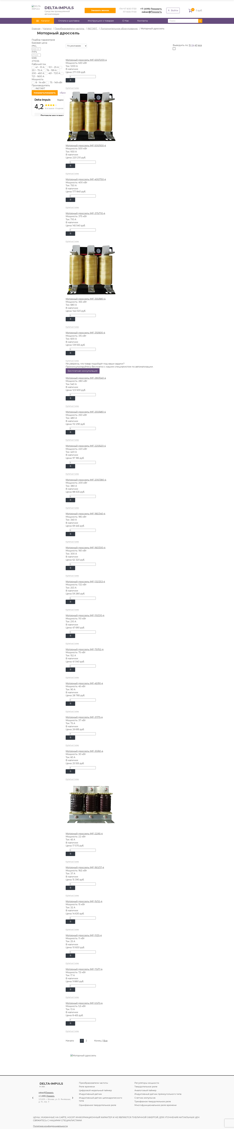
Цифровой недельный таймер (95, 1090)
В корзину (70, 80)
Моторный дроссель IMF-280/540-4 (86, 378)
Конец (98, 1040)
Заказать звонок (100, 10)
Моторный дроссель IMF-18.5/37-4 (85, 867)
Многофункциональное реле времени (155, 1105)
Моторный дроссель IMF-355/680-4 (85, 299)
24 (192, 45)
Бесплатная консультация (83, 371)
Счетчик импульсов (144, 1098)
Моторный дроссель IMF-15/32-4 (84, 901)
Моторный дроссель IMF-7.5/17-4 (84, 969)
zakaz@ (152, 12)
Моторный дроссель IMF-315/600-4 (85, 332)
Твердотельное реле (145, 1086)
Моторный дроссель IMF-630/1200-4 (86, 60)
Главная (36, 28)
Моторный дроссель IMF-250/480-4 (86, 412)
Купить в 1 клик (72, 88)
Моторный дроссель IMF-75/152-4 (84, 649)
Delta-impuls (51, 1085)
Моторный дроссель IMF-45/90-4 (84, 683)
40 (196, 45)
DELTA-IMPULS (53, 10)
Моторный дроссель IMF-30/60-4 (84, 751)
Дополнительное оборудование (119, 28)
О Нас (125, 20)
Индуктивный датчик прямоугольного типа (157, 1094)
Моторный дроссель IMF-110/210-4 (85, 615)
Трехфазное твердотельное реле (152, 1101)
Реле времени (87, 1086)
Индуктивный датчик (90, 1094)
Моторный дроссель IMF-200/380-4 (86, 480)
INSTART (92, 28)
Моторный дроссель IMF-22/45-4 (84, 833)
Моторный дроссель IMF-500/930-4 (86, 145)
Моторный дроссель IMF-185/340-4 (85, 513)
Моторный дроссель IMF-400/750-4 (86, 179)
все (200, 45)
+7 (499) (151, 9)
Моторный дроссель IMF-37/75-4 (84, 717)
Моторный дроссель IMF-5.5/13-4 (84, 1003)
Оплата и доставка (68, 20)
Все (105, 1040)
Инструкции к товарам (101, 20)
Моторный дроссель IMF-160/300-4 (85, 547)
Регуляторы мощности (146, 1083)
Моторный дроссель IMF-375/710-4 (85, 213)
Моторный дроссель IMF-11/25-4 (84, 935)
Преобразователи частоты (70, 28)
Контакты (142, 20)
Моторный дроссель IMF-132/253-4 (85, 581)
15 (190, 45)
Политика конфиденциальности (50, 1126)
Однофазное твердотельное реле (97, 1105)
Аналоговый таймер (145, 1090)
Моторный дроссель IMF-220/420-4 (86, 446)
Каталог (47, 28)
